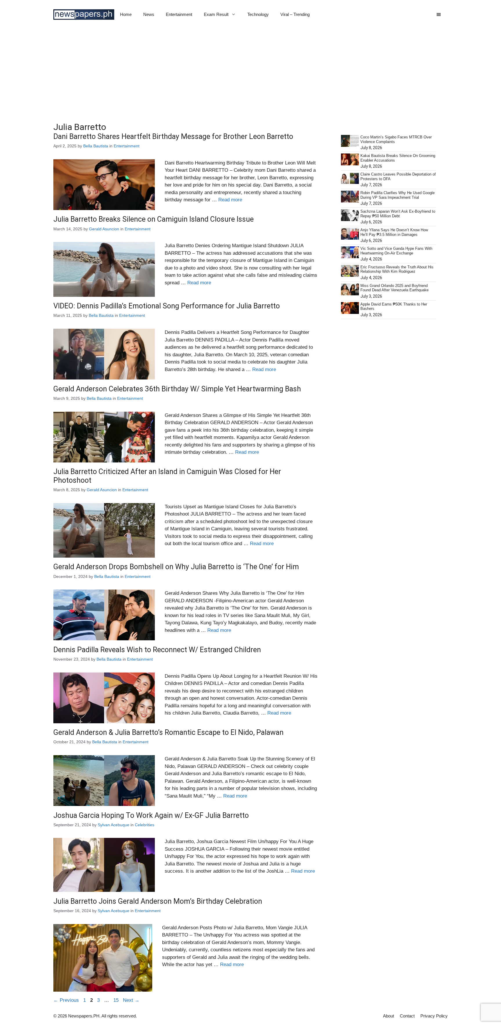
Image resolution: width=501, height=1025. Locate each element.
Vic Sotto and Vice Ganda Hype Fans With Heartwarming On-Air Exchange (396, 250)
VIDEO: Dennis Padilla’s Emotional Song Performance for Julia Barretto (166, 306)
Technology (258, 14)
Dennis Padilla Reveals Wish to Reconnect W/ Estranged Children (157, 650)
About (388, 1015)
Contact (407, 1015)
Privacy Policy (434, 1015)
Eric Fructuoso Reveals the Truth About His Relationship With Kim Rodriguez (396, 269)
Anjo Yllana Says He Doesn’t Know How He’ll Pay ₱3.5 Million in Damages (394, 232)
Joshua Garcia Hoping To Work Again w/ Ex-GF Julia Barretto (151, 815)
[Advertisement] (250, 72)
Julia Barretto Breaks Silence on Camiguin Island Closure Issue (153, 219)
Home (126, 14)
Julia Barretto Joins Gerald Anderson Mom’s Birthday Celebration (157, 901)
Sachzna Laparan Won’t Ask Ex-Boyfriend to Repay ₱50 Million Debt (397, 213)
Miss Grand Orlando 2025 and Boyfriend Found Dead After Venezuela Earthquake (394, 287)
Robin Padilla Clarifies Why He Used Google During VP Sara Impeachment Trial (397, 195)
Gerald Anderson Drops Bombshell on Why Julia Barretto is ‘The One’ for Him (176, 567)
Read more (230, 200)
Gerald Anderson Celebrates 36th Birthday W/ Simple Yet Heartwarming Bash (177, 389)
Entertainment (179, 14)
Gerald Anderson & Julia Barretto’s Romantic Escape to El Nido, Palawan (168, 732)
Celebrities (144, 824)
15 (116, 1000)
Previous (66, 1000)
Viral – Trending (295, 14)
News (148, 14)
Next (131, 1000)
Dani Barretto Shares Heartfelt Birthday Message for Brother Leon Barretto (173, 136)
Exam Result (216, 14)
